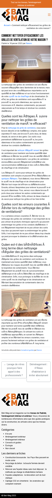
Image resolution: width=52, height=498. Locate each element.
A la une (8, 434)
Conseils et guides (27, 350)
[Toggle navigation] (49, 15)
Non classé (10, 448)
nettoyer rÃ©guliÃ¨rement (28, 150)
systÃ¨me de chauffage (19, 96)
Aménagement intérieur (15, 439)
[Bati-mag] (14, 15)
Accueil (7, 25)
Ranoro (29, 43)
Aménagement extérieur (15, 437)
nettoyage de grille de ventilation (22, 128)
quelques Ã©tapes (9, 178)
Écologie (9, 445)
